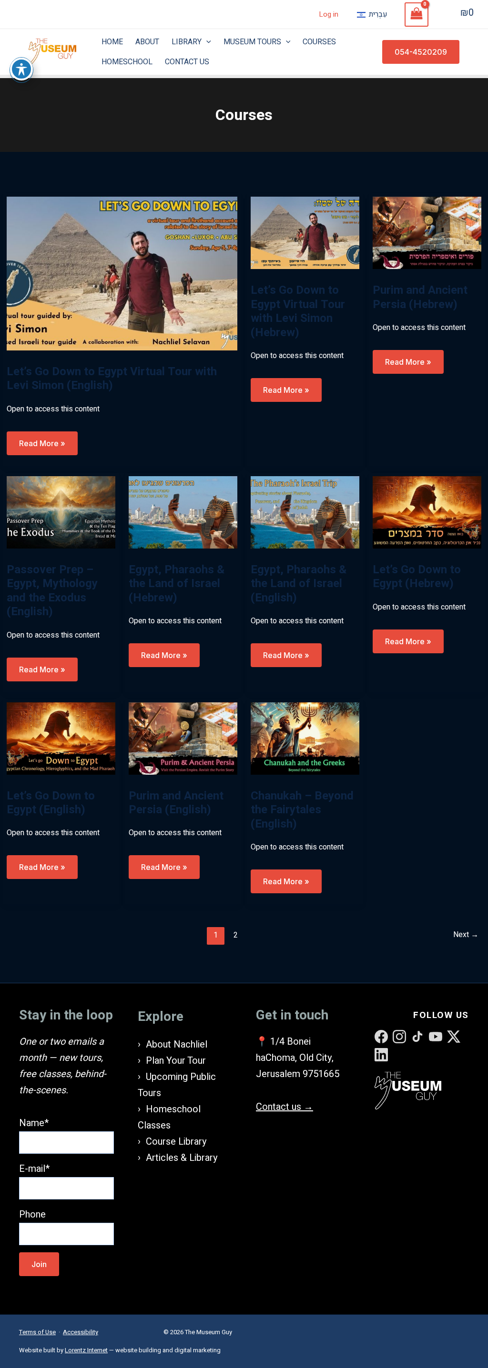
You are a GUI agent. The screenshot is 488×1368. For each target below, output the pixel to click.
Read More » (42, 446)
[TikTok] (417, 1036)
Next (465, 934)
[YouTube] (435, 1036)
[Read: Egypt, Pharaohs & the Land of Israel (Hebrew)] (183, 512)
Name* (34, 1123)
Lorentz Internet (86, 1350)
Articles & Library (181, 1158)
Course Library (176, 1141)
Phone (32, 1214)
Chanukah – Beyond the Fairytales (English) (302, 810)
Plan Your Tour (176, 1061)
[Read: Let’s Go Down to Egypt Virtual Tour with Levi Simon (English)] (122, 273)
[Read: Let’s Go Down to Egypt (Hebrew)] (427, 512)
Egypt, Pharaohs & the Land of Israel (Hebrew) (176, 583)
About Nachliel (176, 1044)
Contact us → (284, 1107)
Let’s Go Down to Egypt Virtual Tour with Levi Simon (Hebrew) (298, 311)
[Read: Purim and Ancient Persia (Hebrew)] (427, 233)
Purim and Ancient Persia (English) (176, 803)
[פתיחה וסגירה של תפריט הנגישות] (21, 69)
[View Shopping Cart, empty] (416, 14)
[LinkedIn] (381, 1054)
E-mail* (34, 1169)
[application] (206, 42)
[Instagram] (399, 1036)
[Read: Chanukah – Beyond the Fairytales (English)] (305, 738)
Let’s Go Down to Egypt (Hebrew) (417, 576)
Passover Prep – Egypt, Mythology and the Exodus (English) (52, 590)
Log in (328, 14)
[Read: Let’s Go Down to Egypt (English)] (61, 738)
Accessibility (80, 1332)
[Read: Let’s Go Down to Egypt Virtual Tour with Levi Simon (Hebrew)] (305, 233)
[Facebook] (381, 1036)
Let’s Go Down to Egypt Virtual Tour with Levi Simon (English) (112, 378)
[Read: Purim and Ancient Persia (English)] (183, 738)
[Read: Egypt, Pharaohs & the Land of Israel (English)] (305, 512)
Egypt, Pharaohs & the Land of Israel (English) (298, 583)
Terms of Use (37, 1332)
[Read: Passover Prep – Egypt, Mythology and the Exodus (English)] (61, 512)
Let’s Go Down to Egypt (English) (51, 803)
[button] (420, 52)
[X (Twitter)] (453, 1036)
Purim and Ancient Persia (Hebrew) (420, 297)
